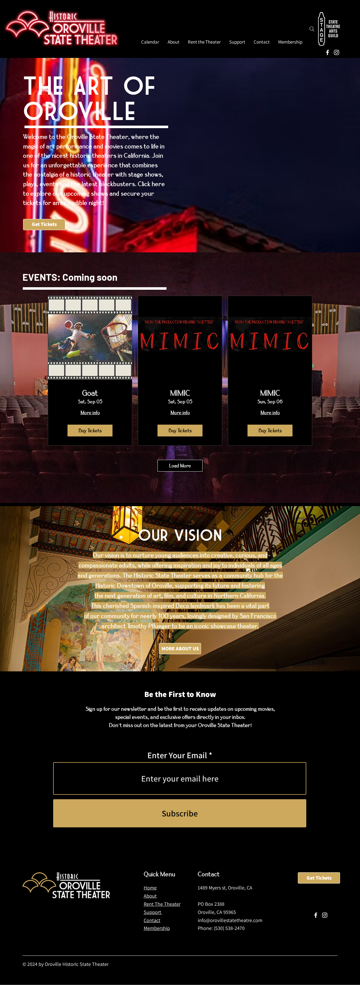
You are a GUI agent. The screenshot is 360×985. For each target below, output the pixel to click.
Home (150, 887)
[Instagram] (336, 52)
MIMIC (180, 393)
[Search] (312, 29)
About (150, 896)
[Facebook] (327, 52)
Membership (157, 928)
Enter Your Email (177, 755)
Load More (180, 465)
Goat (90, 393)
